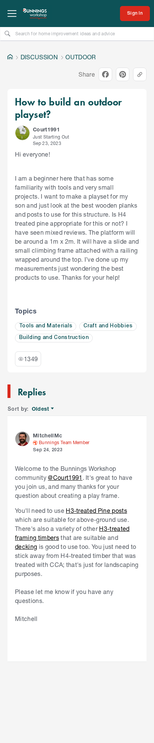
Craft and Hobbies (108, 326)
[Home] (10, 57)
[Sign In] (135, 13)
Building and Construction (54, 337)
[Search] (7, 33)
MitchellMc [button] (47, 435)
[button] (22, 132)
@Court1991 (65, 477)
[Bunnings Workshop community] (35, 13)
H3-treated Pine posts (96, 510)
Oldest (41, 409)
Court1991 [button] (46, 129)
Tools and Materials (45, 326)
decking (26, 546)
